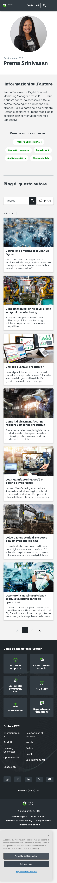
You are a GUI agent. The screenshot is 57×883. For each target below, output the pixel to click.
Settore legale (19, 816)
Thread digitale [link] (41, 158)
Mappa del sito (43, 820)
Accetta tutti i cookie (26, 856)
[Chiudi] (49, 835)
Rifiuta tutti (26, 864)
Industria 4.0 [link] (42, 150)
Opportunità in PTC (11, 759)
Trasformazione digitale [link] (28, 142)
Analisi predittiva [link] (16, 158)
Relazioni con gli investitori (34, 735)
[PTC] (28, 803)
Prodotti (8, 742)
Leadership (10, 767)
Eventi (29, 754)
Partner (30, 748)
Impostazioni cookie (29, 825)
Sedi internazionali (35, 760)
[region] (26, 856)
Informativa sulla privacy (19, 820)
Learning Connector (9, 750)
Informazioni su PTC (12, 735)
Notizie (29, 742)
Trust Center (37, 816)
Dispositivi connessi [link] (18, 150)
